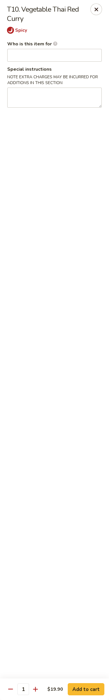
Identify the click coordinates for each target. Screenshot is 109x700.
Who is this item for (30, 44)
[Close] (96, 9)
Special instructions (29, 69)
